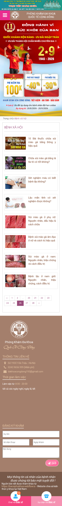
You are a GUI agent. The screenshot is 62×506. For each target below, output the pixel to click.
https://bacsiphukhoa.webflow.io (18, 486)
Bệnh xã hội (20, 118)
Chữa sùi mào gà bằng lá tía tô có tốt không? (42, 160)
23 (48, 298)
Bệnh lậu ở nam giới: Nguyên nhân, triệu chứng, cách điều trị (42, 280)
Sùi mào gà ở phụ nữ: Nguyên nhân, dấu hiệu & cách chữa (42, 221)
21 (35, 298)
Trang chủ (8, 118)
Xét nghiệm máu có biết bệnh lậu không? (42, 179)
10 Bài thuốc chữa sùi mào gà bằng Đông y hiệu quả (42, 142)
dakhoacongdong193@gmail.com (25, 371)
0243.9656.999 (15, 367)
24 (7, 303)
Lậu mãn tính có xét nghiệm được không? (42, 199)
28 (33, 303)
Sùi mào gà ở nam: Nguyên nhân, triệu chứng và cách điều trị (42, 260)
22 (42, 298)
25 (14, 303)
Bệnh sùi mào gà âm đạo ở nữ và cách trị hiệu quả (42, 238)
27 (27, 303)
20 (29, 298)
